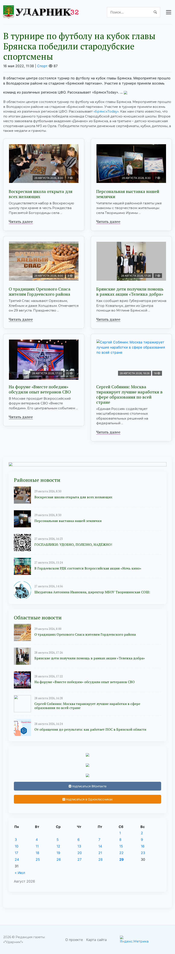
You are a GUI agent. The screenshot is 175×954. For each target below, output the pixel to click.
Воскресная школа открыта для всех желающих (40, 193)
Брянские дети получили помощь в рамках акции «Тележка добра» (129, 291)
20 (79, 853)
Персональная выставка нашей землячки (127, 193)
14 (100, 846)
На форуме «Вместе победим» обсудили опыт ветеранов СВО (40, 389)
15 (121, 846)
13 (79, 846)
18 (37, 853)
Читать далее (21, 221)
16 (142, 846)
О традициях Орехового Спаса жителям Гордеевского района (39, 291)
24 (17, 859)
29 (121, 859)
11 (37, 846)
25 (38, 859)
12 (58, 846)
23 (143, 853)
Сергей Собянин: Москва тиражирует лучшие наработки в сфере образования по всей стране (129, 394)
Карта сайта (96, 940)
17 (16, 853)
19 (58, 853)
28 (100, 859)
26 (59, 859)
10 (16, 846)
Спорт (42, 66)
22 (121, 853)
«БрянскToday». (106, 111)
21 (100, 853)
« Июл (20, 873)
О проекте (74, 940)
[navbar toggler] (168, 12)
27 (79, 859)
